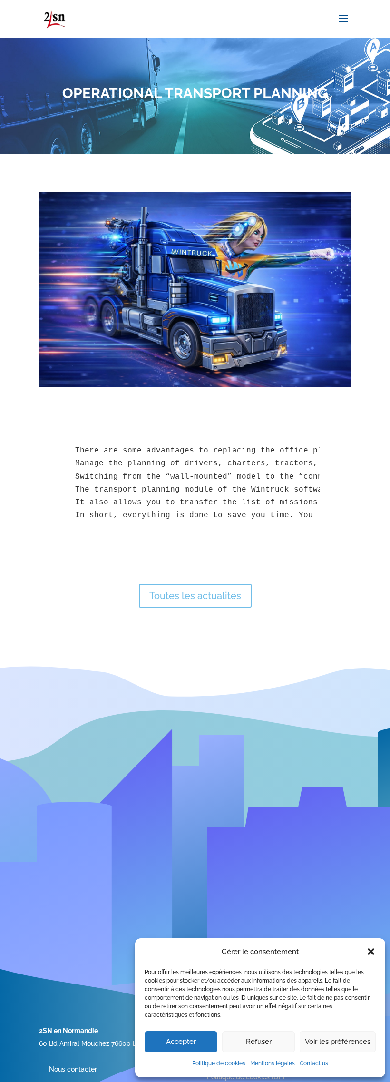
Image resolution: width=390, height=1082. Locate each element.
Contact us (314, 1063)
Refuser (259, 1041)
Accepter (181, 1041)
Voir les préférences (337, 1041)
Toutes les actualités (195, 595)
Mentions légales (272, 1063)
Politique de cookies (218, 1063)
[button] (371, 951)
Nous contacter (73, 1069)
